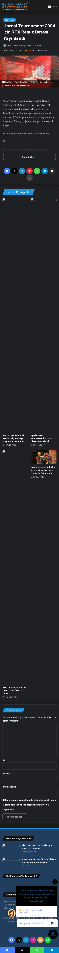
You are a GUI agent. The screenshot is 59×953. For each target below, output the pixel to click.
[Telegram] (45, 171)
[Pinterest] (29, 171)
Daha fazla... (29, 157)
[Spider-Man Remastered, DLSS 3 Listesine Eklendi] (44, 315)
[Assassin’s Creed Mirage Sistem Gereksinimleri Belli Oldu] (11, 863)
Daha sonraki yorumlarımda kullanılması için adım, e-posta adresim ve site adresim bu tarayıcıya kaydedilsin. (29, 805)
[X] (14, 171)
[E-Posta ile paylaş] (52, 171)
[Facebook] (7, 171)
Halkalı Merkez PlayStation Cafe (21, 45)
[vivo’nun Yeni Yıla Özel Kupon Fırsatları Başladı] (11, 849)
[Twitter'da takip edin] (38, 45)
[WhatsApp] (37, 171)
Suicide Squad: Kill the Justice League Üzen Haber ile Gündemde (43, 470)
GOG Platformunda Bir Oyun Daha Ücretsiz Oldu (15, 690)
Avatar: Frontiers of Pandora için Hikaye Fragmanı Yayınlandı (13, 438)
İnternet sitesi (10, 786)
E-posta (7, 773)
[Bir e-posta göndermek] (40, 45)
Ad (5, 760)
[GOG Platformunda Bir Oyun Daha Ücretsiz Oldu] (15, 567)
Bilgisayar (9, 20)
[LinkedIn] (22, 171)
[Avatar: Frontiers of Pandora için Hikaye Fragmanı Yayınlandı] (15, 315)
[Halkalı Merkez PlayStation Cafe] (15, 6)
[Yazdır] (29, 178)
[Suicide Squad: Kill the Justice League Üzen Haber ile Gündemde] (44, 457)
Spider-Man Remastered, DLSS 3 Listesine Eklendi (41, 438)
